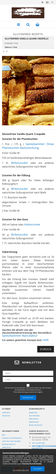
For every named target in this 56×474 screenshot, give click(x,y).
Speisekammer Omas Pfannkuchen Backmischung (28, 146)
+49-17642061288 (38, 443)
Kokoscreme (32, 224)
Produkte (6, 416)
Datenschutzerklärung (12, 438)
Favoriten (52, 2)
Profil (47, 2)
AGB (3, 435)
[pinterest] (6, 51)
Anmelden (42, 2)
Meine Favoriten (35, 425)
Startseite (6, 413)
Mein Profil (34, 419)
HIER (45, 340)
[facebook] (3, 51)
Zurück (45, 349)
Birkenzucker (19, 163)
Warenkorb (33, 422)
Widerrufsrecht (8, 444)
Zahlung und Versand (11, 441)
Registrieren (34, 416)
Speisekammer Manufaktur (20, 335)
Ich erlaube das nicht (21, 470)
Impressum (6, 447)
